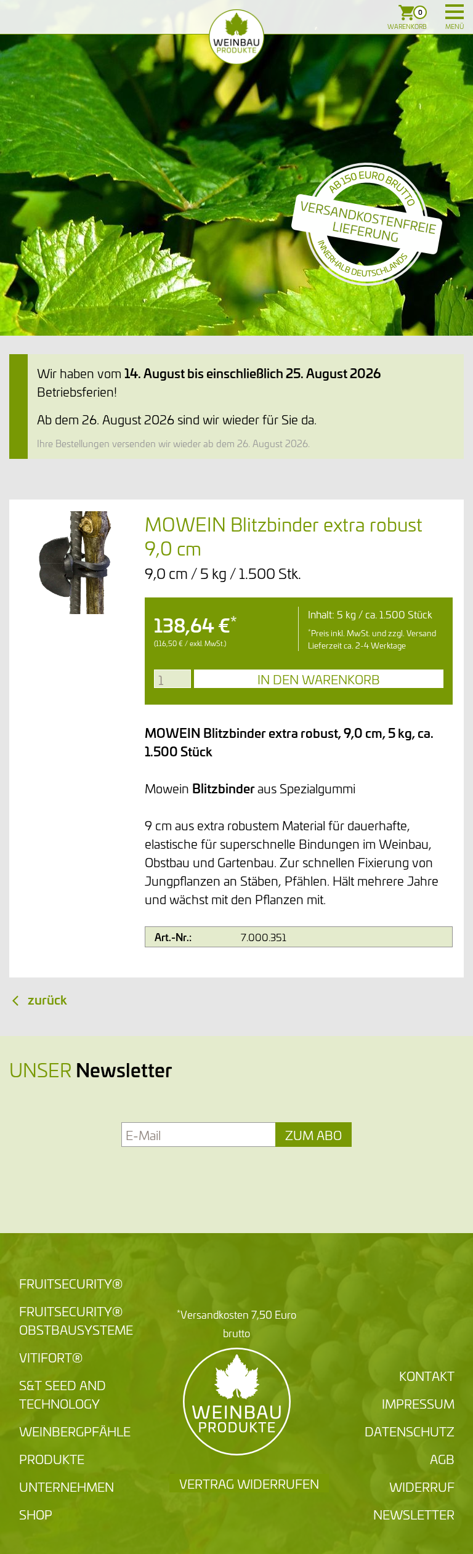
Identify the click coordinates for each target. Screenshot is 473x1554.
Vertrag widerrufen (249, 1483)
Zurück (47, 998)
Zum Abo (313, 1134)
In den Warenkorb (318, 679)
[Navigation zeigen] (454, 11)
